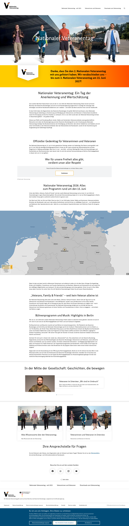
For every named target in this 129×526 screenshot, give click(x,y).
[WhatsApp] (60, 471)
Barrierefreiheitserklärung (52, 505)
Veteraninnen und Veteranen (66, 485)
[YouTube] (76, 471)
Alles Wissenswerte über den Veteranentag (38, 435)
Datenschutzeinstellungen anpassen (34, 505)
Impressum (6, 505)
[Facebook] (52, 471)
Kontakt (63, 505)
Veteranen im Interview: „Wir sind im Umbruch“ (78, 381)
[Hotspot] (65, 250)
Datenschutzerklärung (18, 505)
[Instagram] (68, 471)
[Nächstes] (104, 384)
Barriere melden (72, 505)
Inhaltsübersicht (83, 505)
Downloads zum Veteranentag (90, 485)
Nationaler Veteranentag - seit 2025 (41, 485)
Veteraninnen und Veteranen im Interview (87, 435)
